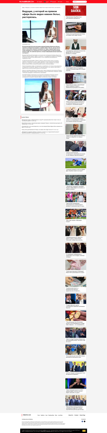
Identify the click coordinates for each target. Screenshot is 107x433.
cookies (44, 430)
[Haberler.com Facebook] (82, 422)
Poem (39, 415)
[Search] (86, 1)
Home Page (82, 415)
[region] (53, 431)
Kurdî (61, 1)
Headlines (43, 415)
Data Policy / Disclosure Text (47, 431)
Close (84, 430)
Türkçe (67, 1)
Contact (76, 415)
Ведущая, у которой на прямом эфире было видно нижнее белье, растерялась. (41, 7)
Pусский (54, 1)
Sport (46, 415)
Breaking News (51, 415)
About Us (70, 415)
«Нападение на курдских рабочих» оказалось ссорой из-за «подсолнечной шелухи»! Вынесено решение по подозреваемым (40, 132)
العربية (47, 1)
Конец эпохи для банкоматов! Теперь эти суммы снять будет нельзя (40, 129)
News (56, 415)
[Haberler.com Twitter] (85, 422)
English (40, 1)
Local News (60, 415)
